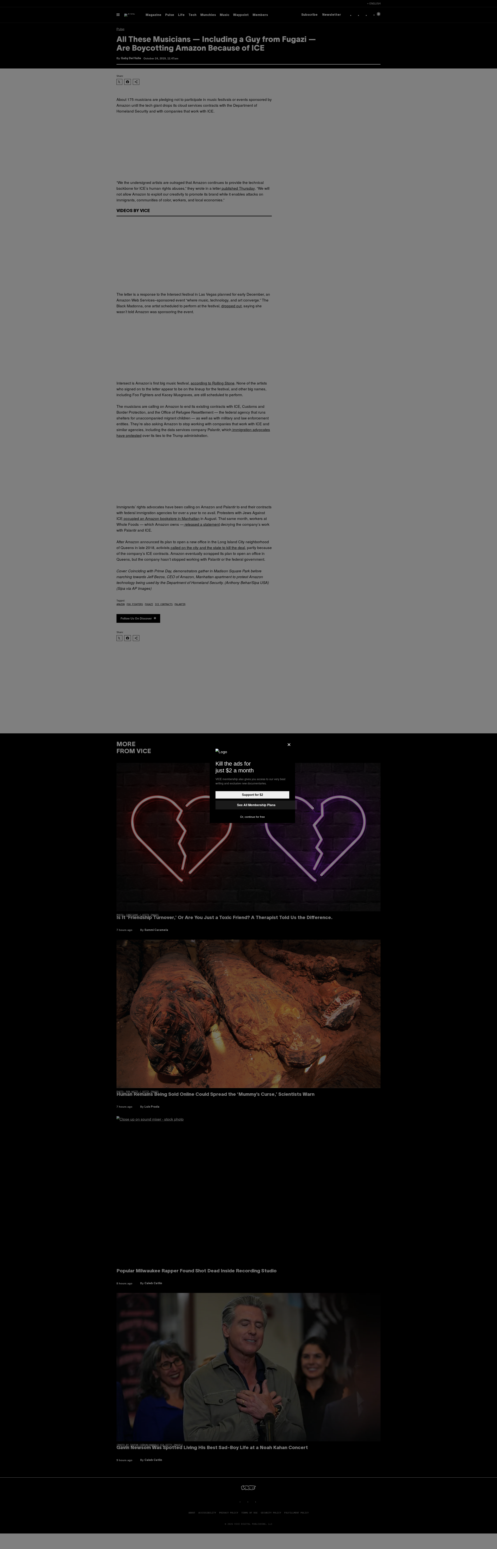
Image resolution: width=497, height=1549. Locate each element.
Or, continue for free (252, 816)
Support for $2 (252, 794)
